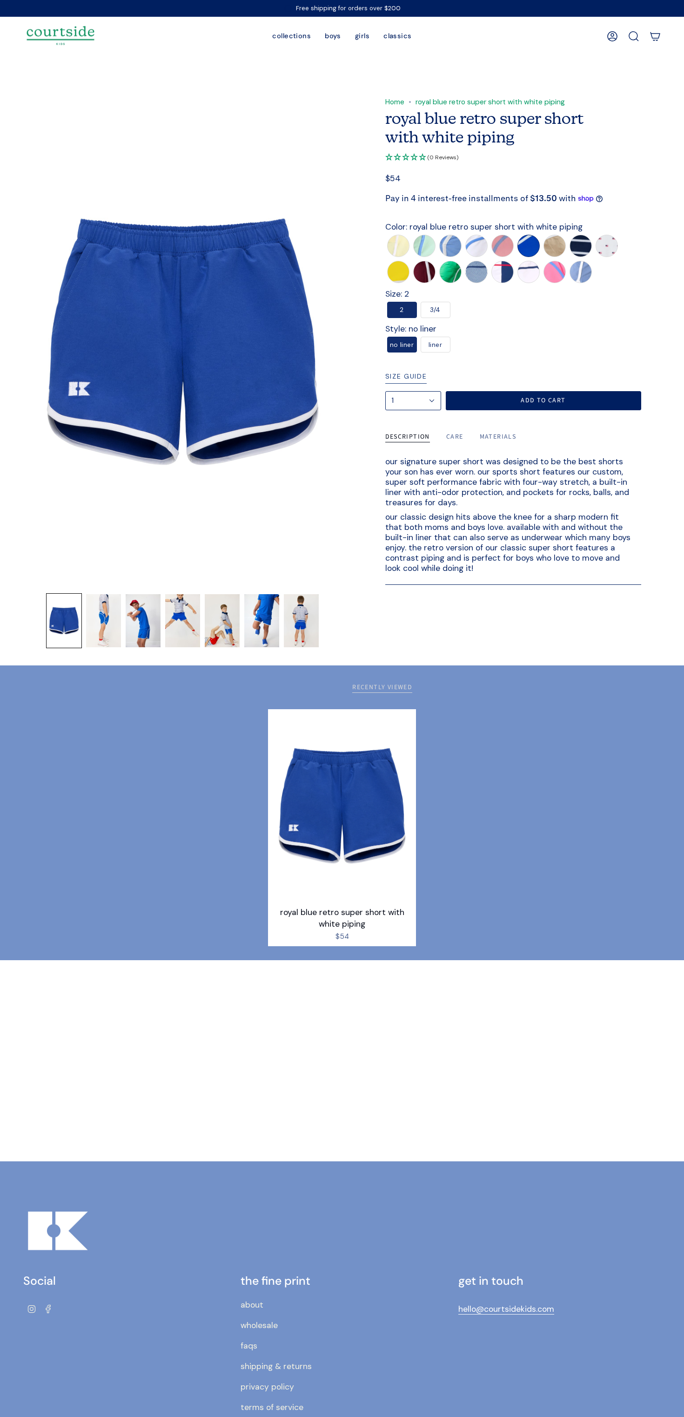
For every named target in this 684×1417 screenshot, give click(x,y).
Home (394, 102)
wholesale (259, 1325)
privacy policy (267, 1387)
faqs (249, 1346)
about (252, 1305)
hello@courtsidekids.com (506, 1309)
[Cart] (655, 36)
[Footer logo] (58, 1231)
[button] (291, 36)
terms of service (272, 1407)
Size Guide (406, 376)
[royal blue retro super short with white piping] (342, 805)
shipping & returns (276, 1366)
